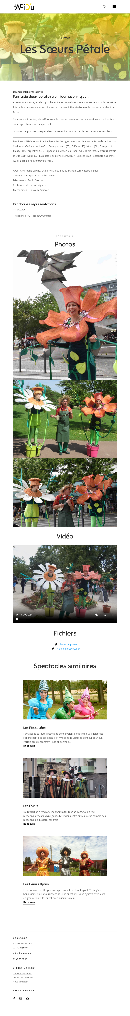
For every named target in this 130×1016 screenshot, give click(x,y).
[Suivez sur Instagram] (21, 998)
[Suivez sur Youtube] (27, 998)
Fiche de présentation (68, 648)
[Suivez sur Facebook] (14, 998)
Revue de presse (68, 644)
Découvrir (29, 745)
